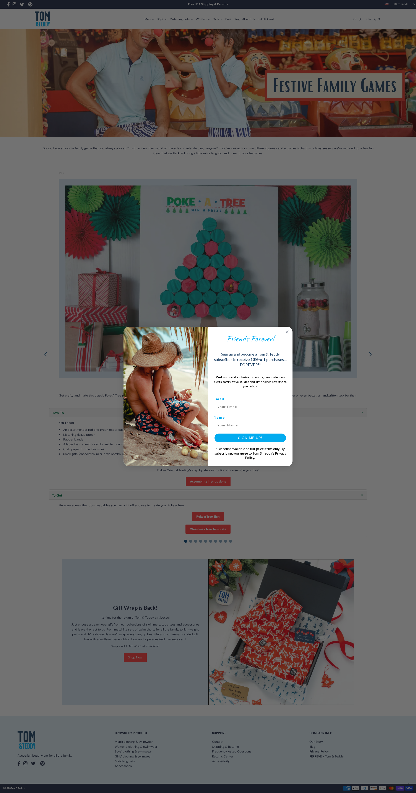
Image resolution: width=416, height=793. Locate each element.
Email (219, 399)
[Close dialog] (287, 332)
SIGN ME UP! (250, 438)
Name (219, 417)
